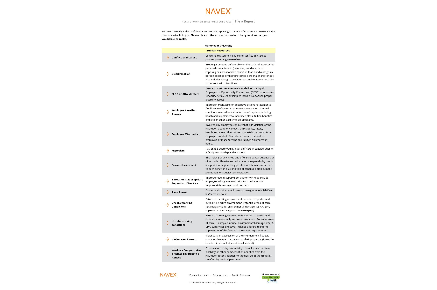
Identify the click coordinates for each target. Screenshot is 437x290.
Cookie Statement (241, 275)
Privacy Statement (198, 275)
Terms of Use (220, 275)
